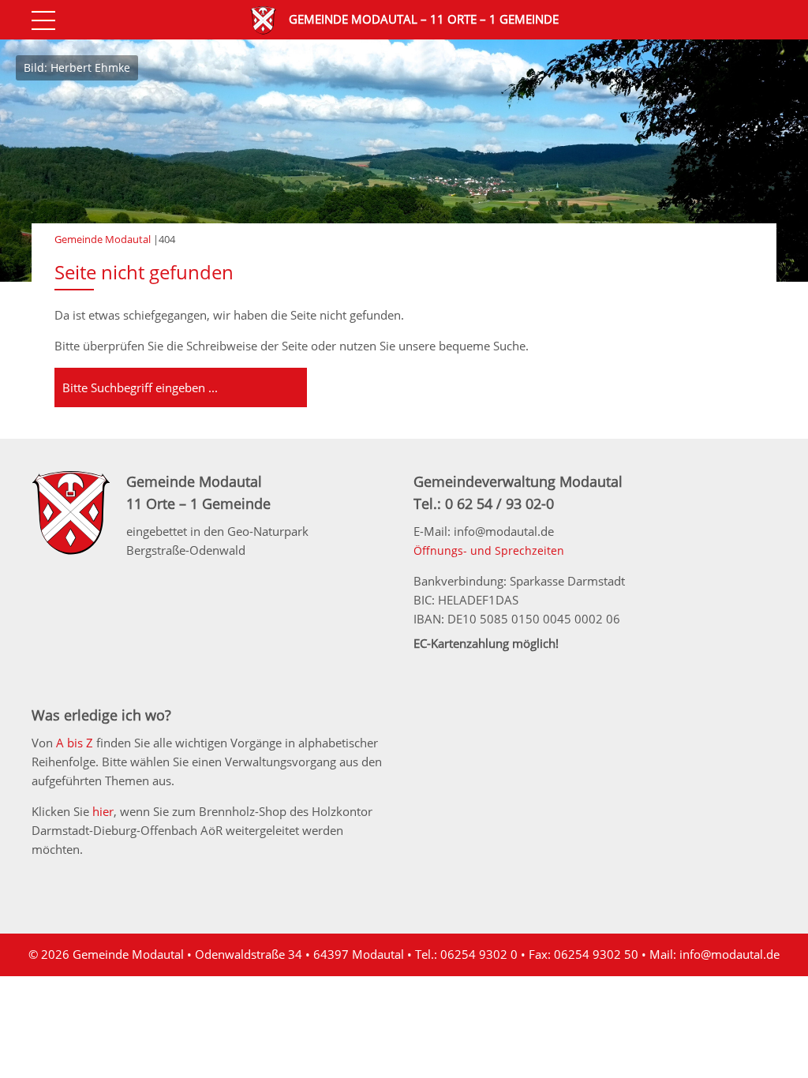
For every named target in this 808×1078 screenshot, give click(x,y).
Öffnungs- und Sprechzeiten (488, 550)
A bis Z (74, 742)
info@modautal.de (729, 954)
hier (103, 811)
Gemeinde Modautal (102, 239)
